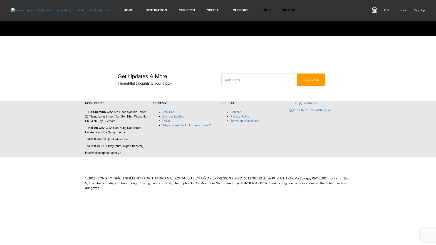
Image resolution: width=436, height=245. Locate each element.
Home (128, 10)
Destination (156, 10)
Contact (235, 112)
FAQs (166, 120)
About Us (168, 112)
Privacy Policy (240, 116)
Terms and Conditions (244, 120)
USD (387, 10)
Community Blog (173, 116)
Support (240, 10)
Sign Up (288, 10)
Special (214, 10)
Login (265, 10)
